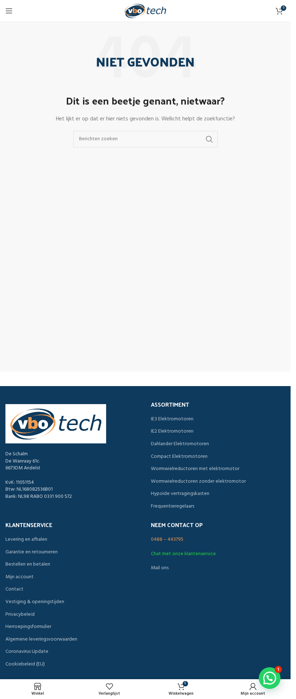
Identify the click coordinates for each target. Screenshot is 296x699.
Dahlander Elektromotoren (180, 444)
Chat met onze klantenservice (183, 554)
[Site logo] (145, 11)
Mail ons (160, 568)
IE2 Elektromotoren (172, 431)
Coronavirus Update (26, 651)
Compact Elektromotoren (179, 456)
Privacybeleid (20, 614)
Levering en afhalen (26, 539)
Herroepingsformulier (28, 627)
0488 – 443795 (167, 539)
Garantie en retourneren (31, 552)
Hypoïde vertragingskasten (180, 493)
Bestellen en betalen (27, 564)
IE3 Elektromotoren (172, 419)
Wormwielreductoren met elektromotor (195, 469)
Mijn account (19, 577)
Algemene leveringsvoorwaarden (41, 639)
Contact (14, 589)
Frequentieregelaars (172, 506)
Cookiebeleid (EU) (25, 664)
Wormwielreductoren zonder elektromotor (198, 481)
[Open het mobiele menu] (9, 11)
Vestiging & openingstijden (34, 602)
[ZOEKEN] (209, 139)
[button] (269, 678)
